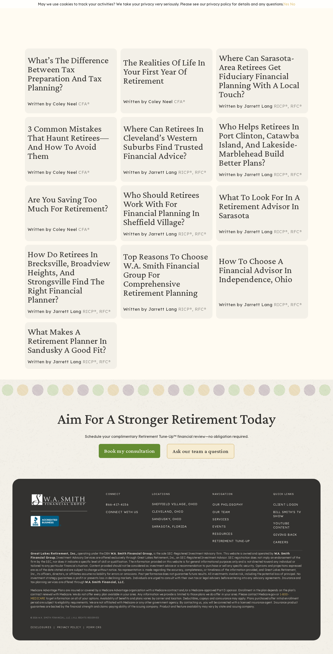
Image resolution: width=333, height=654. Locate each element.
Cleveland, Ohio (168, 511)
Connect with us (122, 512)
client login (285, 504)
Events (219, 526)
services (220, 519)
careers (280, 542)
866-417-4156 (117, 504)
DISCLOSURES (41, 627)
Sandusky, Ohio (167, 519)
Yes (286, 4)
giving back (285, 534)
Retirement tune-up (231, 541)
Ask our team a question (200, 451)
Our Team (221, 512)
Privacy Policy (69, 627)
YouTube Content (281, 525)
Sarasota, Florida (169, 526)
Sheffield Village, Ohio (175, 504)
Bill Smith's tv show (287, 514)
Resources (222, 533)
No (292, 4)
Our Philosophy (227, 504)
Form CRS (94, 627)
